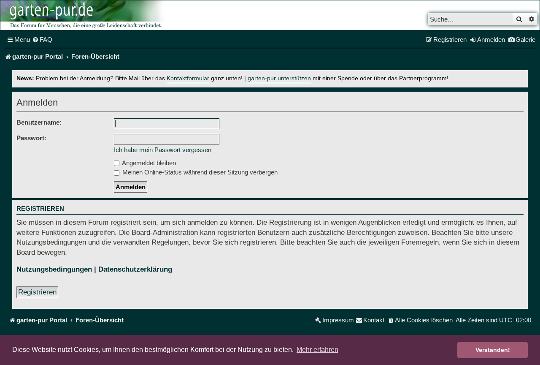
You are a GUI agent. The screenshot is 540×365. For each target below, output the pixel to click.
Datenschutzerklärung (135, 269)
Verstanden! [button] (492, 349)
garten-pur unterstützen (279, 78)
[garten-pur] (84, 15)
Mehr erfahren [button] (317, 349)
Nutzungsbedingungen (54, 269)
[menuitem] (42, 40)
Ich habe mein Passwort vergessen (162, 149)
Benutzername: (39, 122)
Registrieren (37, 292)
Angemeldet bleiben (148, 162)
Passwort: (31, 138)
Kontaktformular (188, 78)
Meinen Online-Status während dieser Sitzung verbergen (199, 172)
